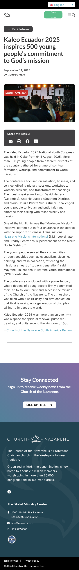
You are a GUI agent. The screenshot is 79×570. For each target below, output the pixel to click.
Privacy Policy (31, 560)
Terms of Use (11, 560)
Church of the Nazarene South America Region (39, 330)
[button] (69, 15)
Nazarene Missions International (26, 236)
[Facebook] (9, 492)
